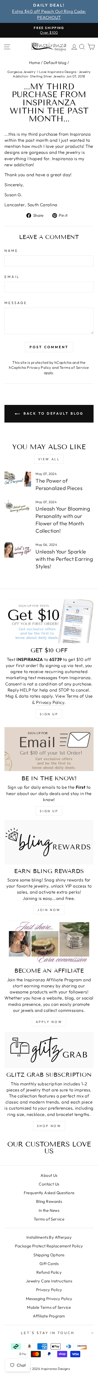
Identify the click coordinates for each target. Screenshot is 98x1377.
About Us (49, 1175)
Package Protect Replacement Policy (49, 1245)
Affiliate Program (49, 1316)
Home (34, 62)
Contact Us (49, 1184)
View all (49, 459)
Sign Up (49, 811)
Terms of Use (79, 696)
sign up (49, 714)
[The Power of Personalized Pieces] (17, 479)
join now (49, 910)
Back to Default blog (53, 413)
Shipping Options (49, 1254)
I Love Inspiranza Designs (56, 72)
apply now (49, 1022)
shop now (49, 1126)
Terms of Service (74, 367)
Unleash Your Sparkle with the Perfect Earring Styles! (64, 559)
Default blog (55, 62)
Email (12, 277)
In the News (49, 1210)
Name (11, 250)
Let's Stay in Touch (48, 1333)
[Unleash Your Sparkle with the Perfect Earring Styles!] (17, 550)
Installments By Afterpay (49, 1237)
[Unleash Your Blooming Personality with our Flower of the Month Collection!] (17, 507)
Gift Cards (49, 1263)
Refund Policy (49, 1272)
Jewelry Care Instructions (49, 1280)
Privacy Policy (39, 367)
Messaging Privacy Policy (49, 1298)
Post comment (49, 347)
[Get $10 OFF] (49, 621)
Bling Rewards (49, 1201)
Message (15, 303)
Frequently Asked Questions (49, 1192)
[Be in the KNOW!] (49, 749)
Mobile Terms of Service (49, 1307)
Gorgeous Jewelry (21, 72)
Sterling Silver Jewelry (47, 76)
